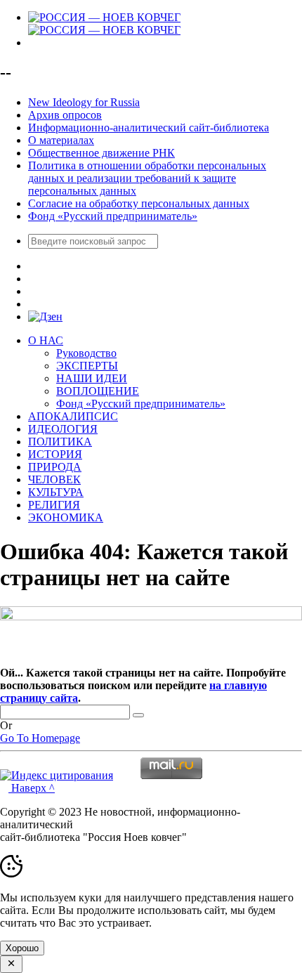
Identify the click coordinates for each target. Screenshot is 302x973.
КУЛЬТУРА (56, 492)
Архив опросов (65, 115)
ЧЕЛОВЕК (54, 479)
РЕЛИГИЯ (54, 505)
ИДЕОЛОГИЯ (63, 429)
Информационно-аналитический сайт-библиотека (148, 127)
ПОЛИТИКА (60, 442)
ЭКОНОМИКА (65, 517)
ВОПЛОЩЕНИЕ (97, 391)
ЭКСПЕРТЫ (87, 366)
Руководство (86, 353)
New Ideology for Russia (84, 102)
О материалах (61, 140)
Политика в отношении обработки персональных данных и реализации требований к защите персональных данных (147, 178)
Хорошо (22, 948)
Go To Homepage (40, 738)
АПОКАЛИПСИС (73, 416)
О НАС (45, 340)
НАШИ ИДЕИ (91, 378)
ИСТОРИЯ (55, 454)
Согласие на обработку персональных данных (138, 203)
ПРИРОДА (54, 467)
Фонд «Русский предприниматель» (112, 216)
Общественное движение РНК (101, 153)
